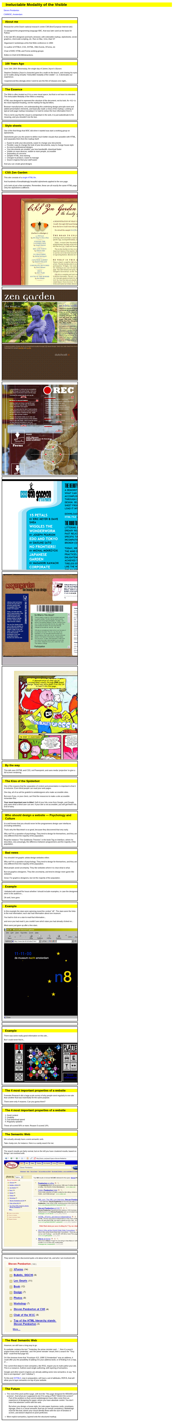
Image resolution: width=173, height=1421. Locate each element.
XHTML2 (17, 1378)
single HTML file (29, 178)
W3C (10, 14)
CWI (5, 14)
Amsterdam (17, 14)
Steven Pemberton (11, 10)
